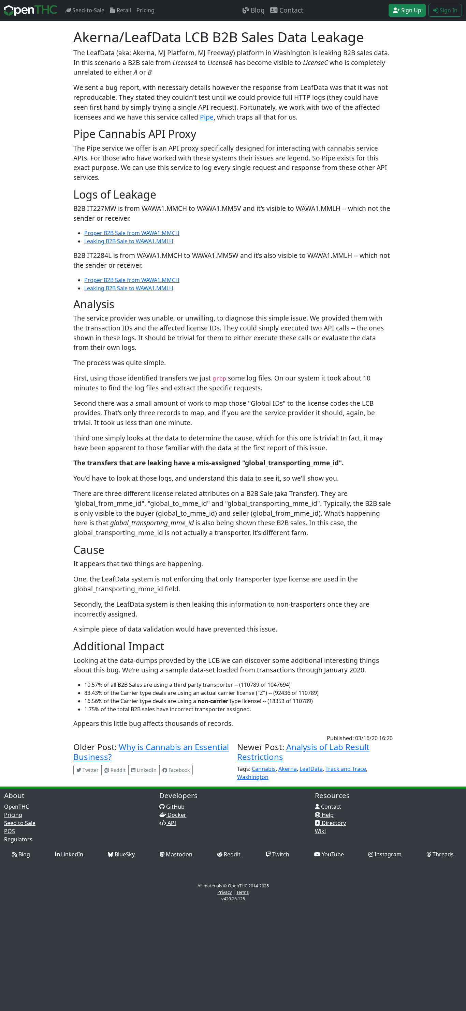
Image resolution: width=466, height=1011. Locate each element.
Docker (176, 815)
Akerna (287, 769)
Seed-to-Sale (87, 10)
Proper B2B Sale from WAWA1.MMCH (131, 233)
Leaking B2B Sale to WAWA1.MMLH (128, 241)
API (171, 823)
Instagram (387, 854)
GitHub (175, 806)
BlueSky (124, 854)
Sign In (447, 10)
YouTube (332, 854)
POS (9, 831)
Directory (333, 823)
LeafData (311, 769)
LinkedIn (71, 854)
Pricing (145, 10)
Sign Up (410, 10)
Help (327, 815)
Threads (442, 854)
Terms (242, 892)
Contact (290, 10)
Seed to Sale (19, 823)
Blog (257, 10)
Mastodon (178, 854)
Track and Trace (345, 769)
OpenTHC (16, 806)
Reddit (231, 854)
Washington (252, 777)
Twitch (280, 854)
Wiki (320, 831)
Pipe (207, 117)
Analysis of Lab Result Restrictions (303, 751)
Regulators (18, 839)
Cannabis (264, 769)
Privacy (224, 892)
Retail (123, 10)
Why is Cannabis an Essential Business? (151, 751)
